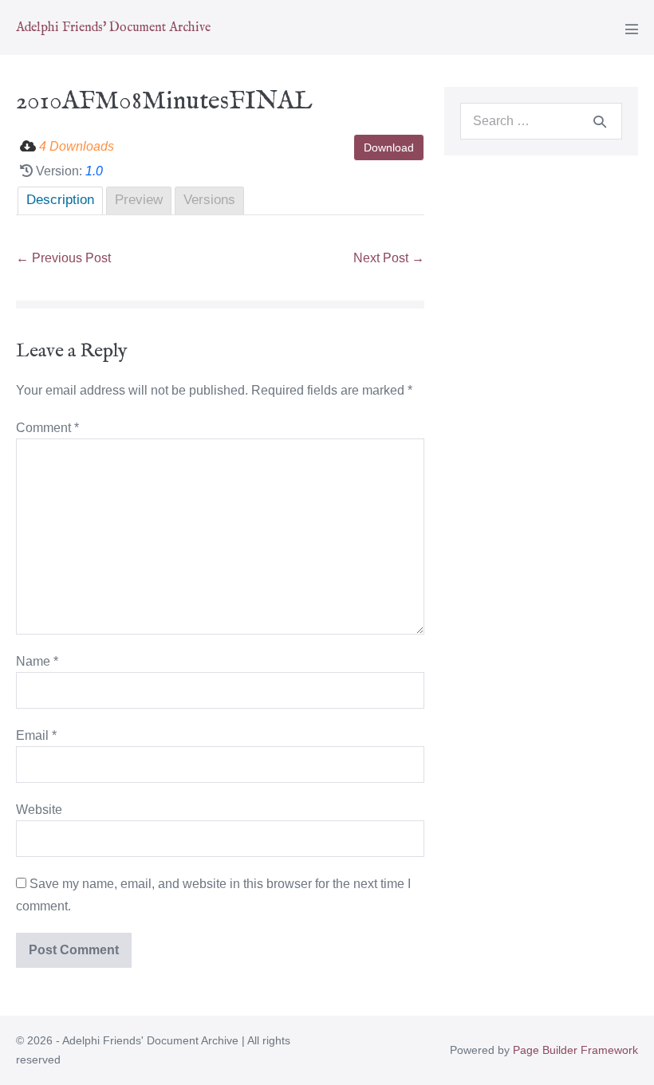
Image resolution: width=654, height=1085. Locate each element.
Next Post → (388, 258)
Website (39, 809)
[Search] (599, 121)
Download (389, 147)
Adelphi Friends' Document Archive (113, 28)
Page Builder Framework (575, 1050)
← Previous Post (63, 258)
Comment (47, 427)
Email (36, 735)
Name (37, 661)
